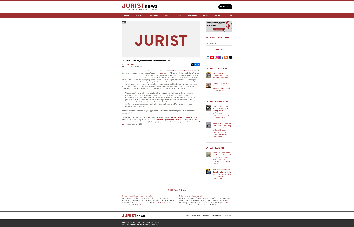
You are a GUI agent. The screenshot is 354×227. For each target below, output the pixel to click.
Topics (180, 15)
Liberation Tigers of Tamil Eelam (167, 120)
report (161, 73)
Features (168, 15)
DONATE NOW (225, 7)
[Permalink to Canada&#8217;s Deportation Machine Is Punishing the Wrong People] (208, 108)
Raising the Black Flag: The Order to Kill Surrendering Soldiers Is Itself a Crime (222, 125)
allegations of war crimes (139, 122)
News (126, 15)
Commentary (154, 15)
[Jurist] (140, 6)
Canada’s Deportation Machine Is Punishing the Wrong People (221, 108)
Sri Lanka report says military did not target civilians (146, 60)
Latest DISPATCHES (216, 68)
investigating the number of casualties (183, 117)
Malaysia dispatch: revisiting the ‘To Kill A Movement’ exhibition (220, 75)
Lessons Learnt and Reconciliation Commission (176, 71)
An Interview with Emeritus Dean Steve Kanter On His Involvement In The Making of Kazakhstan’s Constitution (222, 174)
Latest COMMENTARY (218, 101)
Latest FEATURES (215, 147)
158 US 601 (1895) (135, 205)
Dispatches (139, 15)
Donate (217, 15)
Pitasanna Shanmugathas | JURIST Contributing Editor (221, 115)
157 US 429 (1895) (159, 203)
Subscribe (219, 49)
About (205, 15)
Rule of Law (192, 15)
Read (226, 203)
